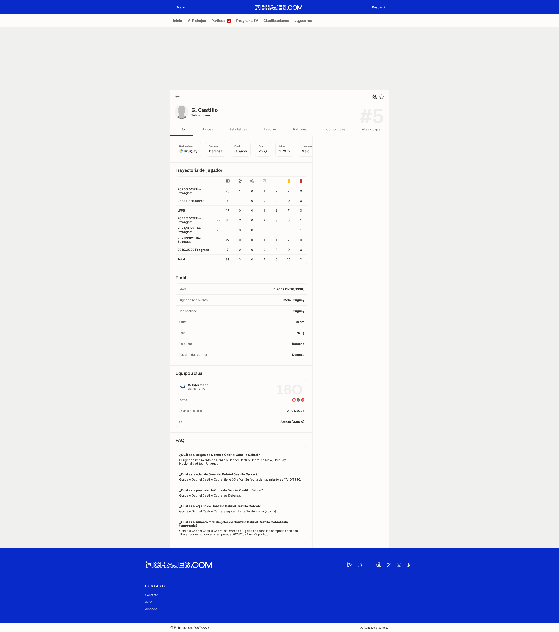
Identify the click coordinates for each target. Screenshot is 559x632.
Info (182, 129)
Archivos (151, 609)
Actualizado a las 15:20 (374, 627)
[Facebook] (379, 564)
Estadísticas (238, 129)
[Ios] (360, 564)
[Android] (350, 564)
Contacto (151, 595)
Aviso (148, 602)
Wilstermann (200, 115)
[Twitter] (389, 564)
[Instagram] (399, 564)
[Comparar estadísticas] (374, 96)
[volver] (177, 97)
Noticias (207, 129)
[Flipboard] (409, 564)
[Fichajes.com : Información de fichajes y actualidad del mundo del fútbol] (278, 7)
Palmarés (299, 129)
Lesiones (270, 129)
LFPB (181, 210)
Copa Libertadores (191, 201)
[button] (179, 7)
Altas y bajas (371, 129)
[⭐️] (381, 96)
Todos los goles (334, 129)
